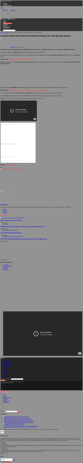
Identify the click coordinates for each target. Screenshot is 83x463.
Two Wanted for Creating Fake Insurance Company (13, 424)
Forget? (14, 460)
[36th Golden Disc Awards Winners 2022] (9, 230)
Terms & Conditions (7, 5)
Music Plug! (5, 373)
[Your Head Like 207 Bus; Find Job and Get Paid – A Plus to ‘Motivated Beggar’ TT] (4, 224)
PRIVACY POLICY (7, 361)
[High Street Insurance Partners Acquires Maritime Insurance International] (18, 421)
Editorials (5, 370)
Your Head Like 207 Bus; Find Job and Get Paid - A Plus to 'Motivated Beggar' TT (20, 427)
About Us (5, 3)
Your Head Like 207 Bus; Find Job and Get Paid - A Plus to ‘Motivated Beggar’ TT (23, 226)
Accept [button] (51, 429)
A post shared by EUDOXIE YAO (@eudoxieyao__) (18, 160)
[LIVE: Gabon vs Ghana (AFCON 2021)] (13, 217)
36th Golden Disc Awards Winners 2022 (11, 232)
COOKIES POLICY (7, 362)
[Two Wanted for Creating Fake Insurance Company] (14, 423)
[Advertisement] (24, 15)
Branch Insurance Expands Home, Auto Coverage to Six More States (17, 420)
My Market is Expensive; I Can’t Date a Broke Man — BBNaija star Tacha (29, 90)
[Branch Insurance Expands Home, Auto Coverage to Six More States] (17, 419)
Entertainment (6, 32)
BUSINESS (5, 24)
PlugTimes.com (13, 47)
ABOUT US (5, 360)
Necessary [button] (3, 441)
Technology (5, 376)
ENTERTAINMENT (7, 23)
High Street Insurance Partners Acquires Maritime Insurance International (18, 422)
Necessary (4, 443)
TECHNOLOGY (6, 26)
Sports (4, 375)
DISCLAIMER (6, 365)
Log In (10, 461)
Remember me (5, 461)
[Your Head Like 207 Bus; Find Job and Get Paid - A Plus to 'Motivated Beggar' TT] (20, 426)
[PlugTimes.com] (8, 10)
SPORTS (5, 25)
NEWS (4, 22)
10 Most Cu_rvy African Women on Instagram (22, 59)
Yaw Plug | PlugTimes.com (12, 164)
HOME (4, 21)
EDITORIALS (6, 28)
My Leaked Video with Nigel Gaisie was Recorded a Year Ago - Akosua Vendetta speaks (24, 239)
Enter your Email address (6, 379)
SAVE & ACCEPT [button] (4, 452)
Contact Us (5, 4)
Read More (55, 429)
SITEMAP (5, 367)
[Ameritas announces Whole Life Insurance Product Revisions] (16, 416)
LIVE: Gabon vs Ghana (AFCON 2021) (11, 220)
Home (2, 32)
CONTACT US (6, 366)
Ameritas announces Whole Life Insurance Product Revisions (15, 417)
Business (5, 369)
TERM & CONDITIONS (8, 364)
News (4, 374)
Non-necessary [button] (4, 447)
